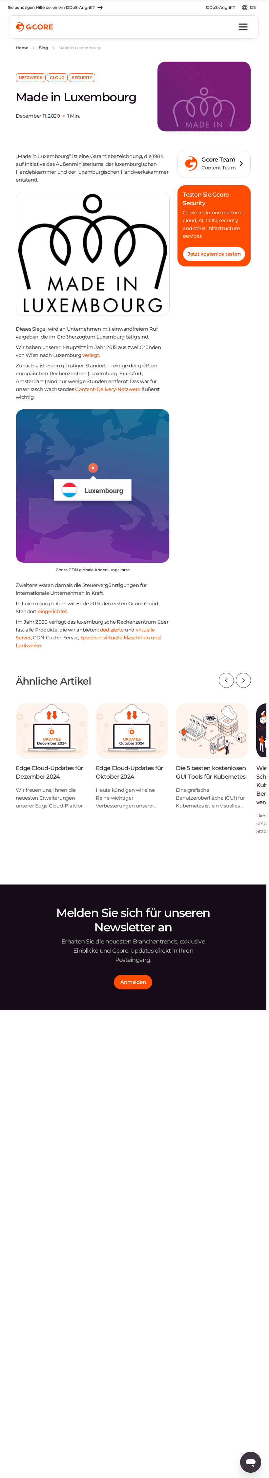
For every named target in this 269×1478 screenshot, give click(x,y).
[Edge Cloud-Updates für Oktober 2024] (132, 761)
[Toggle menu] (243, 27)
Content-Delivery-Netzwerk (107, 389)
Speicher (90, 637)
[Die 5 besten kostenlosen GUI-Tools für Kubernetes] (212, 761)
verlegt (90, 355)
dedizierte (112, 630)
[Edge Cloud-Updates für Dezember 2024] (52, 761)
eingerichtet (52, 611)
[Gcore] (34, 26)
